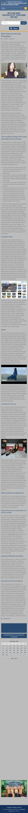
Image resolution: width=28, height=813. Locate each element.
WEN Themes (15, 811)
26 (17, 652)
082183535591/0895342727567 (15, 1)
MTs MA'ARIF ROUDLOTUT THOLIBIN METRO (14, 15)
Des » (16, 658)
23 (6, 652)
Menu (16, 28)
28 (25, 652)
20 (21, 650)
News (3, 8)
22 (3, 652)
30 (6, 655)
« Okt (12, 658)
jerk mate (12, 534)
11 (14, 648)
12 (17, 648)
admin (12, 39)
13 (21, 648)
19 (17, 650)
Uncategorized (6, 618)
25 (14, 652)
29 (3, 655)
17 (10, 650)
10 (10, 648)
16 (6, 650)
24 (10, 652)
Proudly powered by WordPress (11, 809)
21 (25, 650)
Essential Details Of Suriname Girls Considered (14, 636)
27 (21, 652)
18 (14, 650)
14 (25, 648)
